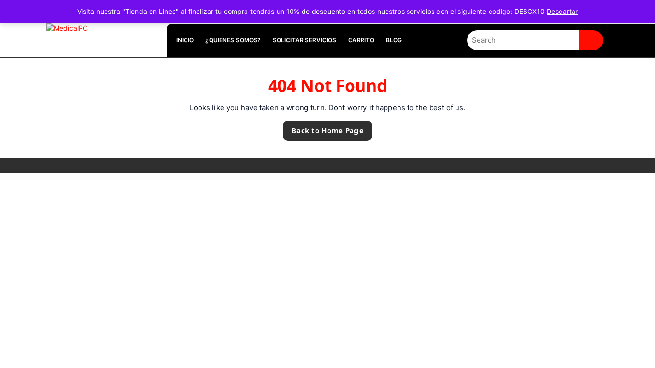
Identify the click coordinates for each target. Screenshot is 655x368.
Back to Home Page (323, 128)
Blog (394, 40)
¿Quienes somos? (233, 40)
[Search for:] (523, 40)
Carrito (361, 40)
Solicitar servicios (305, 40)
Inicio (185, 40)
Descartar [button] (562, 11)
